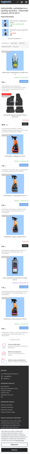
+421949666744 (7, 376)
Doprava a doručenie (6, 405)
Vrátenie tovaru (5, 392)
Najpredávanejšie (6, 46)
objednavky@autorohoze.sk (10, 373)
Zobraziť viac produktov (14, 38)
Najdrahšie (22, 43)
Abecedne (15, 46)
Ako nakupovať (5, 386)
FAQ (2, 397)
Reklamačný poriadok (7, 409)
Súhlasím (14, 450)
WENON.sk (6, 378)
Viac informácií (19, 440)
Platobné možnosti (6, 390)
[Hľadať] (17, 2)
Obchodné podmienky (7, 407)
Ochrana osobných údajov (8, 412)
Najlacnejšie (14, 43)
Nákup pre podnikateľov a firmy (9, 388)
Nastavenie (14, 444)
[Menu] (26, 2)
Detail (25, 124)
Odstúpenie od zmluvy (7, 395)
